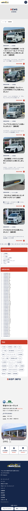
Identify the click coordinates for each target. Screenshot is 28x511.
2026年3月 (5, 280)
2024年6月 (5, 310)
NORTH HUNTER (13, 369)
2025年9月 (5, 289)
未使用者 (10, 347)
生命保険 (21, 369)
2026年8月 (5, 273)
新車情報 (15, 373)
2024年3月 (5, 314)
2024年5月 (5, 312)
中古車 (3, 347)
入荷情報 (5, 253)
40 (15, 244)
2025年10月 (6, 287)
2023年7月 (5, 326)
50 (17, 244)
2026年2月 (5, 282)
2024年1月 (5, 317)
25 (7, 244)
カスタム (11, 366)
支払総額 (19, 362)
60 (19, 244)
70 (21, 244)
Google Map (20, 408)
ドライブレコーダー (11, 354)
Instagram (4, 475)
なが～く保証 (6, 262)
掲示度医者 (11, 350)
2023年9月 (5, 323)
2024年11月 (6, 303)
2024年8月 (5, 307)
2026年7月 (5, 274)
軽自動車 (4, 366)
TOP (5, 21)
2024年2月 (5, 316)
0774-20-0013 (8, 413)
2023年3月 (5, 332)
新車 (15, 347)
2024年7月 (5, 309)
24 (5, 244)
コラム (4, 263)
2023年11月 (6, 320)
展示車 (3, 373)
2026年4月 (5, 279)
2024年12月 (6, 302)
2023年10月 (6, 322)
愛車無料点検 (14, 358)
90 (24, 244)
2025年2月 (5, 299)
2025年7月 (5, 292)
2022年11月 (6, 334)
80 (23, 244)
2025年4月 (5, 296)
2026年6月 (5, 276)
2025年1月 (5, 300)
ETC (20, 358)
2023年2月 (5, 333)
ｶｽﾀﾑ (20, 347)
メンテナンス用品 (7, 257)
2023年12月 (6, 319)
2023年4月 (5, 330)
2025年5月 (5, 294)
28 (12, 244)
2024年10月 (6, 304)
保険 (16, 366)
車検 (3, 354)
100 (27, 244)
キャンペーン (6, 255)
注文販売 (4, 362)
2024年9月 (5, 306)
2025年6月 (5, 293)
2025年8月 (5, 290)
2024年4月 (5, 313)
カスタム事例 (6, 259)
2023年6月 (5, 327)
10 (0, 244)
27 (10, 244)
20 (2, 244)
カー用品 (5, 256)
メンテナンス (19, 350)
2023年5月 (5, 329)
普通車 (9, 373)
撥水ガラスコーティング (9, 260)
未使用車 (20, 354)
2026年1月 (5, 283)
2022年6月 (5, 336)
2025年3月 (5, 297)
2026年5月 (5, 277)
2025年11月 (6, 286)
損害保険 (4, 369)
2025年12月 (6, 284)
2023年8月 (5, 324)
